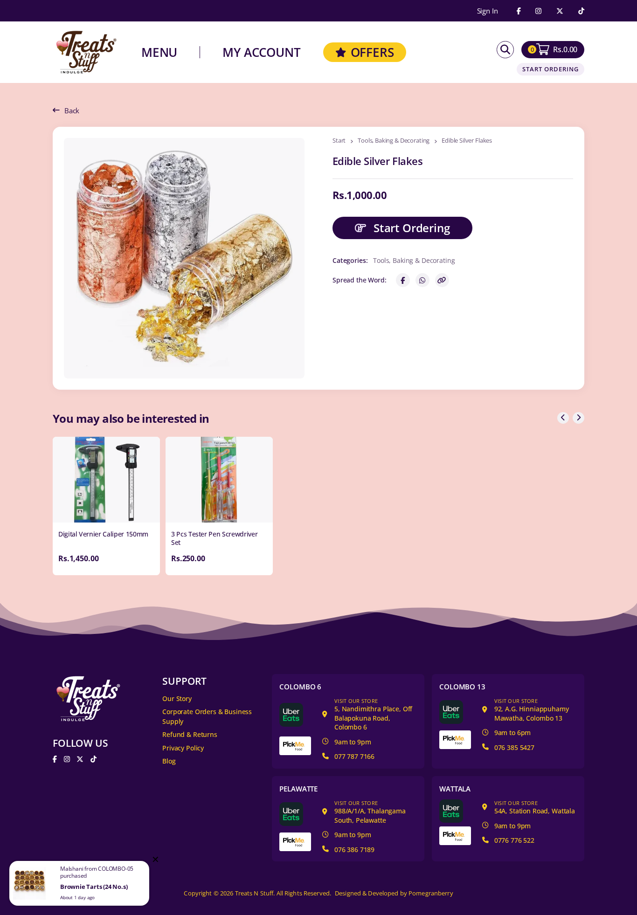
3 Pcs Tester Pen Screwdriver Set (214, 538)
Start (339, 141)
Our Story (177, 698)
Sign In (487, 10)
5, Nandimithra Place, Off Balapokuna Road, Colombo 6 (373, 714)
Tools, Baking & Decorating (393, 141)
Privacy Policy (183, 747)
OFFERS (372, 52)
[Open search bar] (505, 49)
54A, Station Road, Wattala (534, 807)
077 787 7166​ (354, 756)
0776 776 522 (514, 840)
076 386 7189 (354, 849)
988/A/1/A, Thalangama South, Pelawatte (370, 812)
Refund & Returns (189, 734)
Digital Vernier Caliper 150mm (103, 534)
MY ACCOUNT (261, 52)
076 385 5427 (514, 747)
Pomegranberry (431, 893)
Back (71, 110)
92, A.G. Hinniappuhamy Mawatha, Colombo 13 (531, 709)
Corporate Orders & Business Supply (207, 716)
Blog (168, 761)
